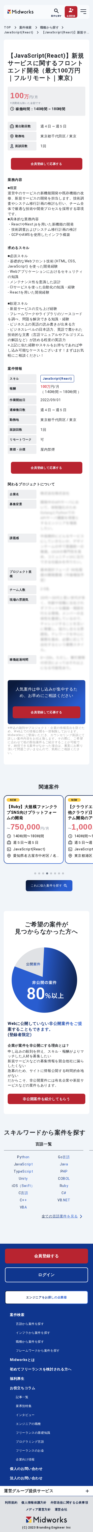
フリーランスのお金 (30, 1450)
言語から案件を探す (30, 1324)
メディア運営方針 (38, 1509)
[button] (35, 873)
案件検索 (17, 1315)
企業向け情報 (25, 1459)
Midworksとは (22, 1360)
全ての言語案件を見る (60, 1216)
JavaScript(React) (57, 378)
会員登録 (71, 16)
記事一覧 (22, 1397)
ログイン (46, 1274)
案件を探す (56, 16)
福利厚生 (17, 1379)
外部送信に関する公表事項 (69, 1502)
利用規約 (11, 1502)
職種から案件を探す (30, 1341)
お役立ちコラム (22, 1388)
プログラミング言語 (30, 1441)
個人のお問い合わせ (26, 1469)
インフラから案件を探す (33, 1332)
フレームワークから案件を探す (38, 1350)
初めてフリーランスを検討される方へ (41, 1369)
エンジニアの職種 (28, 1424)
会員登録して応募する (46, 164)
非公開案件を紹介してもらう (46, 1099)
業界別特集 (23, 1406)
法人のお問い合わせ (26, 1478)
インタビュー (25, 1415)
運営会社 (61, 1509)
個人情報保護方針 (33, 1502)
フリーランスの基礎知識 (33, 1432)
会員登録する (46, 1256)
